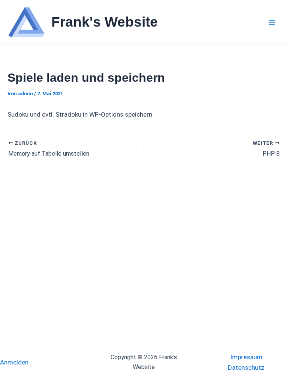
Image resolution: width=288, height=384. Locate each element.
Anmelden (14, 362)
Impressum (246, 357)
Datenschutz (246, 367)
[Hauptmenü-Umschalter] (272, 22)
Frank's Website (104, 22)
